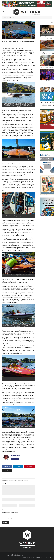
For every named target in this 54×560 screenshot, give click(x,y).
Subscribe (24, 557)
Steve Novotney (5, 45)
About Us (43, 557)
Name (3, 497)
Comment (4, 483)
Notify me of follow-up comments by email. (10, 512)
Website (20, 503)
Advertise (38, 557)
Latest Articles (50, 22)
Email (3, 503)
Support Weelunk (30, 557)
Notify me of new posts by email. (8, 518)
